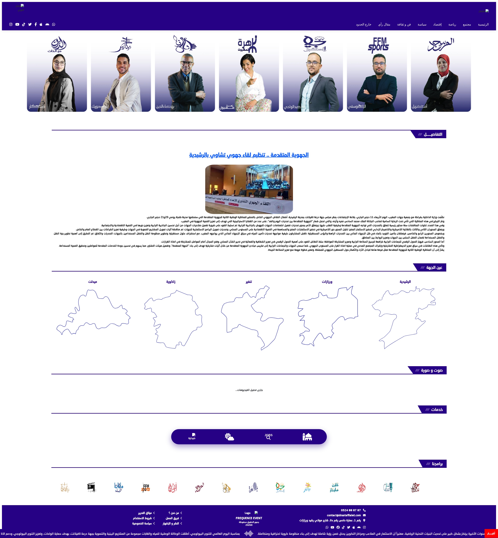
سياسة (422, 24)
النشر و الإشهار (171, 523)
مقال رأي (384, 24)
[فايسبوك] (36, 24)
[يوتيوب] (17, 24)
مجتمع (467, 24)
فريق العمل (172, 518)
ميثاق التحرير (145, 512)
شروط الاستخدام (142, 518)
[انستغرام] (10, 24)
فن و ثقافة (404, 24)
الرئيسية (483, 24)
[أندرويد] (47, 24)
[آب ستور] (41, 24)
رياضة (452, 24)
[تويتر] (30, 24)
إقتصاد (437, 24)
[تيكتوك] (23, 24)
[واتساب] (53, 24)
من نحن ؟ (174, 512)
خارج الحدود (363, 24)
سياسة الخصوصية (142, 523)
